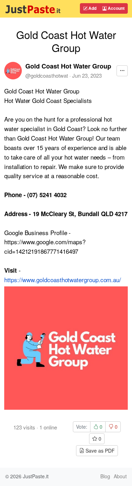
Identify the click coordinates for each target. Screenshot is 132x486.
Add (91, 8)
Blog (105, 476)
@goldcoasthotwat (46, 75)
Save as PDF (99, 450)
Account (116, 8)
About (120, 476)
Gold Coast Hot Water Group (68, 66)
